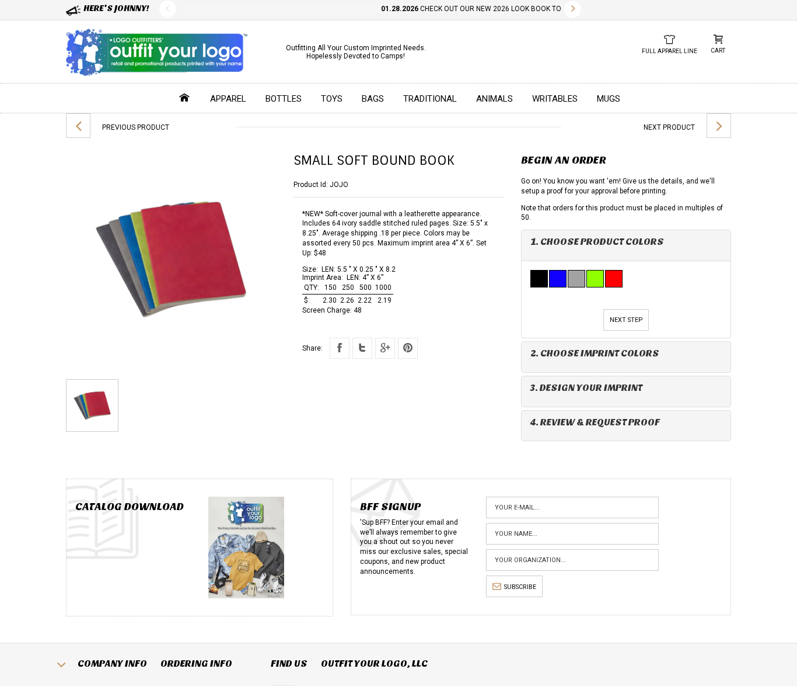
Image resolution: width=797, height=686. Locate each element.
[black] (539, 279)
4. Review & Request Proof (595, 422)
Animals (494, 98)
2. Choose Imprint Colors (594, 353)
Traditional (430, 98)
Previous (167, 9)
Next (572, 9)
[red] (614, 279)
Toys (331, 98)
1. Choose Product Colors (597, 241)
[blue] (558, 279)
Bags (373, 98)
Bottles (283, 98)
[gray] (577, 279)
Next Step (626, 320)
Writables (555, 98)
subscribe (520, 587)
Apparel (228, 98)
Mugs (608, 98)
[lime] (595, 279)
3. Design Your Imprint (586, 387)
